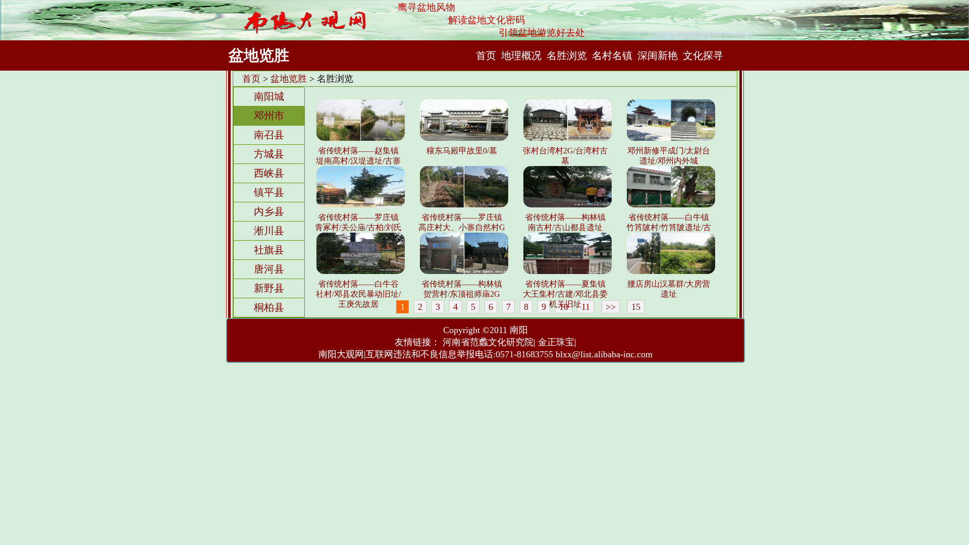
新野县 (269, 288)
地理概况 (521, 55)
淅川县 (269, 230)
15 (635, 307)
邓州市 (269, 115)
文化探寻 (703, 55)
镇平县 (269, 192)
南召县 (269, 134)
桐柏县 (269, 307)
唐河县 (269, 269)
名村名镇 (612, 55)
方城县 (269, 153)
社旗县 (269, 249)
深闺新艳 (657, 55)
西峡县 (269, 173)
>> (611, 307)
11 (585, 307)
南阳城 (269, 96)
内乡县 (269, 211)
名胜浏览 (567, 55)
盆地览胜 (259, 55)
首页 (486, 55)
